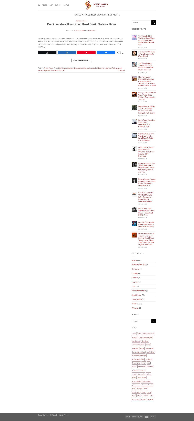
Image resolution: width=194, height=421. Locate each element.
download (145, 341)
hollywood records (89, 68)
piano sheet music (147, 385)
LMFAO (112, 68)
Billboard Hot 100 (139, 264)
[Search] (39, 5)
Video (44, 5)
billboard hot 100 (148, 334)
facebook (135, 348)
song (149, 392)
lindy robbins (105, 68)
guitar (142, 348)
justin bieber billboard (139, 356)
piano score (136, 385)
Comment (121, 70)
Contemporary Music (145, 337)
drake (148, 345)
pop (133, 388)
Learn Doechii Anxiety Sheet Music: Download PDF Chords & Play (146, 123)
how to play (149, 348)
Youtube (150, 399)
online (148, 374)
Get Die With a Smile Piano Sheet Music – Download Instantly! (146, 224)
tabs (133, 396)
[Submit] (153, 22)
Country (135, 273)
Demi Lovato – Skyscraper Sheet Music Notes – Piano (81, 24)
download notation (138, 345)
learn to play (136, 363)
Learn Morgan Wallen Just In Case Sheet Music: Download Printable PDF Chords (146, 109)
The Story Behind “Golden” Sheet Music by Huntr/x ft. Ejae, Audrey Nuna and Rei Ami (146, 40)
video (151, 396)
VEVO (146, 396)
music (134, 367)
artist (139, 334)
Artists (79, 21)
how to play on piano (138, 352)
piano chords (142, 377)
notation (150, 367)
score (145, 388)
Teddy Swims (137, 299)
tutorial (139, 396)
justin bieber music (138, 359)
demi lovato (62, 68)
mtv (148, 363)
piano (134, 377)
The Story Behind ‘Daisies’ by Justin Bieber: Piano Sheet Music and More (145, 66)
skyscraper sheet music (50, 70)
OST (51, 5)
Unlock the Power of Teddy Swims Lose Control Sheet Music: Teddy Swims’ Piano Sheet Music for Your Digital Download (146, 239)
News (66, 5)
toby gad (61, 70)
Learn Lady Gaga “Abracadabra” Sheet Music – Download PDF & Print (146, 211)
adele (134, 334)
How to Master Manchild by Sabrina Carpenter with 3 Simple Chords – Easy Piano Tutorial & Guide (147, 81)
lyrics (143, 363)
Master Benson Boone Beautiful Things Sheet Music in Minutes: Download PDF (147, 182)
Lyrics (58, 5)
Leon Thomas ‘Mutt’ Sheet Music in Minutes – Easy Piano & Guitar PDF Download (146, 151)
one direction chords (138, 370)
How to (135, 282)
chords (134, 337)
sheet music (136, 392)
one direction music (138, 374)
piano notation (136, 381)
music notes (142, 367)
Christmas (136, 269)
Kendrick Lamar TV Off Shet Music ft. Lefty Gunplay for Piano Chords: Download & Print (145, 197)
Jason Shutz (91, 30)
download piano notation (74, 68)
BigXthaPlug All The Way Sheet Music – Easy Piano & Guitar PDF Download (146, 137)
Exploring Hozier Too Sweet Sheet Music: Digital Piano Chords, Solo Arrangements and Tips (146, 167)
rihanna (139, 388)
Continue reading (81, 60)
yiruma (143, 399)
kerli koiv (98, 68)
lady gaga (149, 359)
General (135, 277)
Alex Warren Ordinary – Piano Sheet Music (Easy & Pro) (146, 54)
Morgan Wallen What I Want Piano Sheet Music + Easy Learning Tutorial (147, 96)
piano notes (146, 381)
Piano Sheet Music (139, 291)
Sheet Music (136, 295)
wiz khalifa (135, 399)
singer (144, 392)
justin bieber (151, 352)
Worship (135, 308)
